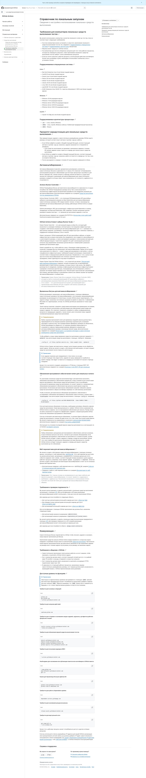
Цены (77, 767)
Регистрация (140, 7)
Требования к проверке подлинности (54, 487)
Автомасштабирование (50, 165)
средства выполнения (79, 541)
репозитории (81, 420)
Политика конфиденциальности (47, 757)
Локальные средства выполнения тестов (12, 12)
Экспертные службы (85, 767)
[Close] (141, 2)
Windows (42, 95)
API (56, 492)
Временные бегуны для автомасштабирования (57, 291)
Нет (50, 754)
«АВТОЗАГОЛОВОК (61, 739)
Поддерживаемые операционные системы (56, 64)
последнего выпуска (52, 427)
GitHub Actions (7, 16)
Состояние (71, 767)
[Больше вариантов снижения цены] (118, 20)
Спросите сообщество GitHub (79, 754)
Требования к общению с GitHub (52, 550)
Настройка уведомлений (72, 422)
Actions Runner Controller (49, 185)
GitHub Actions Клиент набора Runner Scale (56, 222)
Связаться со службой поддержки (81, 756)
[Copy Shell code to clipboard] (92, 593)
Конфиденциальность (62, 767)
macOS (42, 112)
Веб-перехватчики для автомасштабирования (57, 449)
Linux (41, 69)
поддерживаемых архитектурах (59, 46)
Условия (53, 767)
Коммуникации (47, 531)
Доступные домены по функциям (52, 573)
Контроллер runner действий (82, 215)
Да (43, 754)
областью (82, 500)
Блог (93, 767)
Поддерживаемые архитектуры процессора (57, 119)
